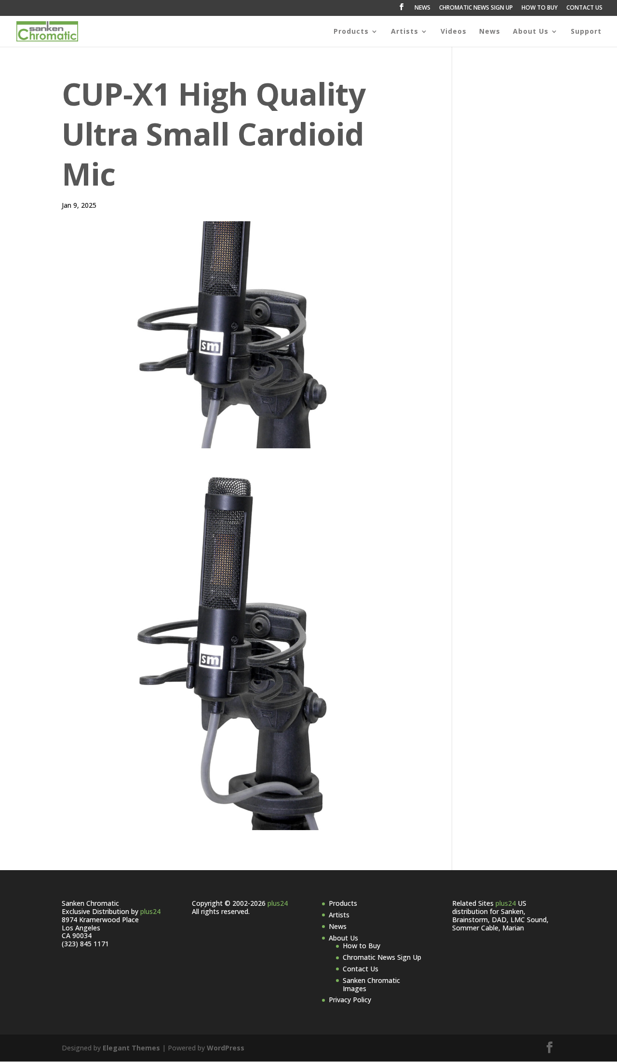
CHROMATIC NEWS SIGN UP (476, 8)
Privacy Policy (350, 999)
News (489, 32)
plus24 (150, 911)
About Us (531, 32)
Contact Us (360, 968)
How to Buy (361, 945)
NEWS (422, 8)
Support (586, 32)
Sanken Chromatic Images (371, 984)
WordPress (225, 1047)
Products (351, 32)
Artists (404, 32)
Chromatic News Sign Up (382, 957)
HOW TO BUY (540, 8)
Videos (454, 32)
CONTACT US (584, 8)
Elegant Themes (131, 1047)
